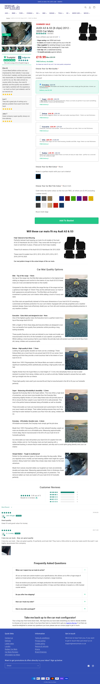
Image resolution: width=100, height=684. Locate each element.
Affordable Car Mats (12, 655)
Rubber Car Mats (11, 649)
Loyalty (7, 646)
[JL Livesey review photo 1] (6, 550)
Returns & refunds (41, 646)
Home (8, 18)
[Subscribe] (38, 665)
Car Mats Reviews (11, 652)
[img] (6, 513)
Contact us (9, 638)
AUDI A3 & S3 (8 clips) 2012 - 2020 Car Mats (53, 29)
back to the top (71, 623)
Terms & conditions (42, 638)
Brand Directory (41, 652)
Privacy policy (40, 641)
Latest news (9, 644)
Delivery (8, 641)
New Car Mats (52, 682)
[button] (85, 7)
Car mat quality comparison (62, 64)
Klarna (37, 649)
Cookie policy (40, 644)
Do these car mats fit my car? (44, 64)
